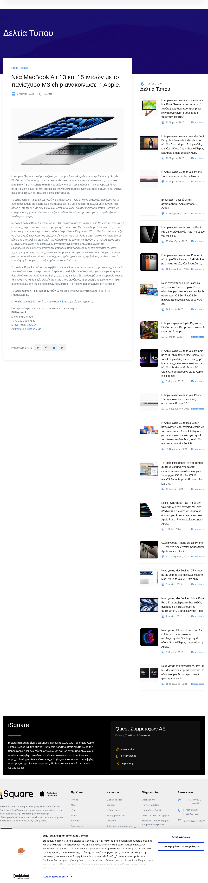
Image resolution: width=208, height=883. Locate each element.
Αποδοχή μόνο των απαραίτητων (181, 846)
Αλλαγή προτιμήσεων (55, 876)
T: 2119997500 (190, 810)
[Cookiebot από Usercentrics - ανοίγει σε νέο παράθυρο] (21, 876)
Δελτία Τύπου (113, 810)
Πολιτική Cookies (150, 805)
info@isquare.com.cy (194, 820)
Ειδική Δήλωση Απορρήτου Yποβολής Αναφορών (155, 822)
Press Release (19, 67)
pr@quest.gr (127, 763)
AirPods (75, 820)
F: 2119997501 (191, 814)
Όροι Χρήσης (148, 799)
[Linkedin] (62, 347)
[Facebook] (46, 347)
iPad (73, 810)
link (61, 301)
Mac (73, 805)
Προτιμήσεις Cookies (152, 810)
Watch (74, 815)
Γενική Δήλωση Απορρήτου (155, 815)
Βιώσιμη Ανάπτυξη (115, 815)
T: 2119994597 (128, 756)
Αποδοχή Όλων (181, 837)
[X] (37, 347)
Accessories (77, 826)
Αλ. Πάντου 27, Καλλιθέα (195, 801)
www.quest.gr (128, 749)
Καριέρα (110, 805)
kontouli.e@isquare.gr (28, 329)
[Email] (54, 347)
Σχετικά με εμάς (114, 799)
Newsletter (111, 820)
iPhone (74, 799)
